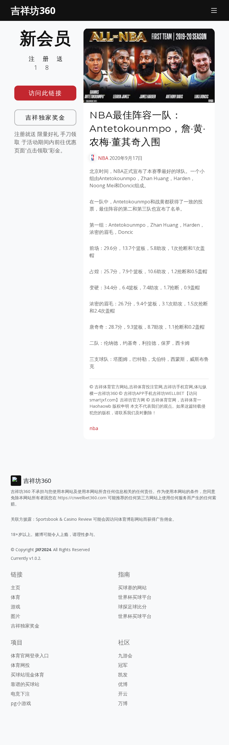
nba (93, 428)
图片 (15, 616)
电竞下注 (20, 693)
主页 (15, 587)
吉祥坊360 (33, 10)
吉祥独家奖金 (45, 117)
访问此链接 (45, 93)
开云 (123, 693)
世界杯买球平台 (134, 597)
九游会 (125, 655)
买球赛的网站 (132, 587)
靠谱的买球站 (25, 684)
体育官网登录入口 (30, 655)
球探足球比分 (132, 606)
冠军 (123, 665)
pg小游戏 (21, 703)
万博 (123, 703)
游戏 (15, 606)
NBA (103, 158)
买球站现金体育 (27, 674)
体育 (15, 597)
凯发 (123, 674)
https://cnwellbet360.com (82, 497)
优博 (123, 684)
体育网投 (20, 665)
